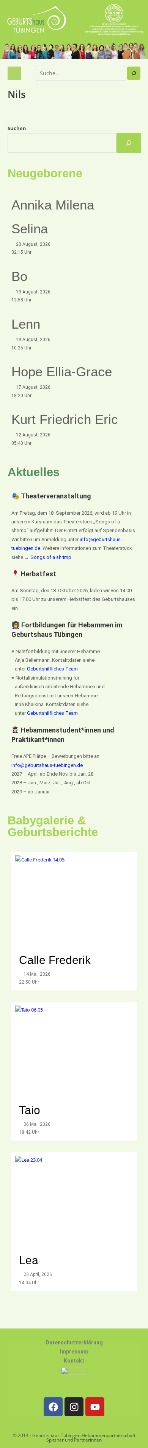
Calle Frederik (56, 960)
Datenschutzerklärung (74, 1342)
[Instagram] (74, 1406)
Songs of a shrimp (50, 557)
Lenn (25, 324)
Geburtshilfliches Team (52, 669)
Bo (19, 276)
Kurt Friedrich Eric (64, 419)
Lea (28, 1260)
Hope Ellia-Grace (61, 371)
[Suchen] (133, 73)
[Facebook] (53, 1406)
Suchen (17, 128)
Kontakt (74, 1361)
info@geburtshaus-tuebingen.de (47, 765)
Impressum (74, 1352)
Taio (29, 1110)
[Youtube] (94, 1406)
